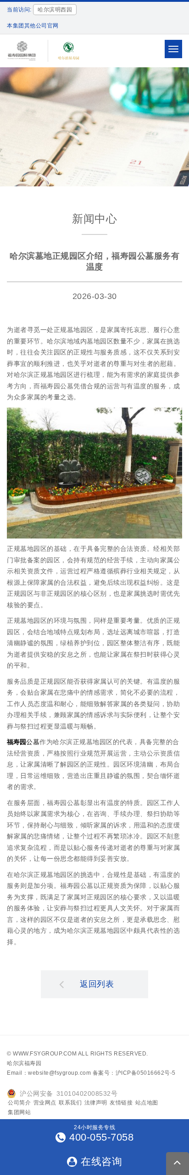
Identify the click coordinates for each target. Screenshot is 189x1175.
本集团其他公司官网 (33, 25)
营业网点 (44, 1102)
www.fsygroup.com (45, 1053)
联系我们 (70, 1102)
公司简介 (19, 1102)
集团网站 (19, 1112)
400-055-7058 (101, 1137)
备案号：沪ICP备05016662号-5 (134, 1073)
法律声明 (95, 1102)
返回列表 (97, 984)
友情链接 (121, 1102)
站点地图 (146, 1102)
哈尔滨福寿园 (24, 1063)
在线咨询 (101, 1161)
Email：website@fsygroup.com (49, 1073)
